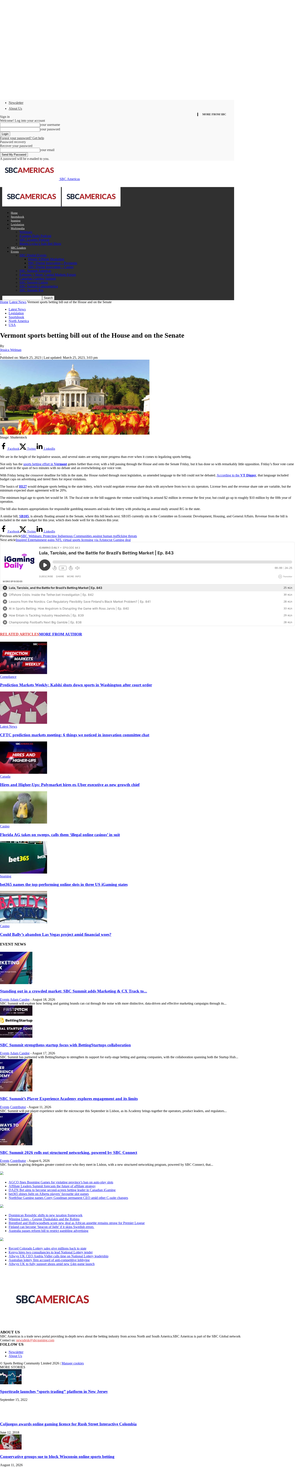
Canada (5, 776)
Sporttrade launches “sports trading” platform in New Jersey (54, 1391)
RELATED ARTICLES (19, 634)
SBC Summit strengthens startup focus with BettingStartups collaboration (65, 1045)
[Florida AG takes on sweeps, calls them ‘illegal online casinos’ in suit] (23, 822)
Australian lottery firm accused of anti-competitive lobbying (49, 1260)
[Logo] (32, 205)
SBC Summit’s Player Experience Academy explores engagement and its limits (69, 1098)
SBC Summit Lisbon (33, 282)
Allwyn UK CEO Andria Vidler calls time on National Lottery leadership (58, 1256)
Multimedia (18, 228)
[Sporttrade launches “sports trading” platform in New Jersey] (11, 1383)
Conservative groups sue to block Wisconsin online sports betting (57, 1456)
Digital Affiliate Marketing (46, 259)
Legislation (17, 224)
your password (50, 129)
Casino (5, 826)
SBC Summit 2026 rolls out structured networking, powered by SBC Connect (68, 1152)
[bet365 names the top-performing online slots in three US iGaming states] (23, 872)
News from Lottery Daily (40, 1240)
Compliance (8, 677)
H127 (23, 486)
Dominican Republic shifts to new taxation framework (45, 1215)
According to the (236, 475)
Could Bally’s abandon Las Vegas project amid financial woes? (55, 934)
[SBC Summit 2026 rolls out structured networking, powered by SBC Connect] (16, 1144)
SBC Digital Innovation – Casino (50, 267)
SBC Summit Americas (35, 271)
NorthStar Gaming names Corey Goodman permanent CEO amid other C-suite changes (68, 1198)
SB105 (24, 516)
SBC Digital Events (32, 255)
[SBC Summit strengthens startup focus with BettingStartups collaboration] (16, 1036)
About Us (15, 108)
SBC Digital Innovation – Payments (52, 263)
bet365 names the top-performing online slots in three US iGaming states (64, 884)
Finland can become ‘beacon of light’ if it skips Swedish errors (51, 1227)
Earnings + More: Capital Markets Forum (47, 274)
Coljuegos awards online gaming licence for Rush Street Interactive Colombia (68, 1424)
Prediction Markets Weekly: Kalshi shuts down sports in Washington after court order (76, 685)
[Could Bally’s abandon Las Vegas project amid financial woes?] (23, 922)
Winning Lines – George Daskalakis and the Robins (44, 1219)
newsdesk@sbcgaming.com (35, 1340)
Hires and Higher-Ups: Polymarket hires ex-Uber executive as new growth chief (70, 784)
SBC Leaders (18, 247)
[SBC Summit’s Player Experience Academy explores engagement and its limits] (16, 1090)
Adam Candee (20, 999)
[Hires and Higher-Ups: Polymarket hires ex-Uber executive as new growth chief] (23, 772)
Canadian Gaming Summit (37, 278)
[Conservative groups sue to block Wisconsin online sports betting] (11, 1448)
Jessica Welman (10, 350)
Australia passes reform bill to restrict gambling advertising (48, 1231)
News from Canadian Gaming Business (54, 1173)
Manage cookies (73, 1363)
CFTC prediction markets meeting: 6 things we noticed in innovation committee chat (74, 735)
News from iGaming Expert (42, 1206)
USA (12, 325)
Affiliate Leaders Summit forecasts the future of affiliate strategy (52, 1186)
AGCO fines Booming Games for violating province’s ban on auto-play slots (61, 1182)
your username (50, 124)
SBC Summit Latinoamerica (38, 286)
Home (14, 212)
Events (15, 251)
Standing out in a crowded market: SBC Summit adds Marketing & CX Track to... (73, 991)
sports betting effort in (45, 464)
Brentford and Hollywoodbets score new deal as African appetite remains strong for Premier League (77, 1223)
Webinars (25, 232)
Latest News (17, 302)
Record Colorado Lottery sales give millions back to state (47, 1248)
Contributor (18, 1107)
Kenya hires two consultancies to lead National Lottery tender (51, 1252)
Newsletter (16, 103)
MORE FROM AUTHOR (60, 634)
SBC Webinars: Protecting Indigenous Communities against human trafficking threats (79, 536)
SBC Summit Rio (31, 290)
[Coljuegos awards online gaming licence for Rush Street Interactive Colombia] (11, 1415)
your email (47, 150)
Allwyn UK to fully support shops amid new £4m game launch (52, 1264)
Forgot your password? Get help (22, 138)
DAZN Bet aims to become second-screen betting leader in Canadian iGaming (62, 1190)
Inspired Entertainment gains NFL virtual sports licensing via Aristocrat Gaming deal (73, 540)
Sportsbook (17, 216)
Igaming (16, 220)
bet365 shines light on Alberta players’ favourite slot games (49, 1194)
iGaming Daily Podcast (35, 236)
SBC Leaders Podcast (34, 240)
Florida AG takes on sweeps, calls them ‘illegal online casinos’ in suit (60, 834)
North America (19, 321)
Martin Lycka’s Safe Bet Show (40, 243)
